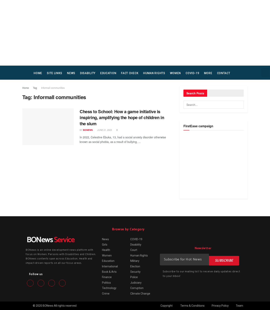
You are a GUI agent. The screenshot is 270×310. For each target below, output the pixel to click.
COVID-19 (192, 73)
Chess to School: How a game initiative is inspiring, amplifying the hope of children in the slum (122, 117)
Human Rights (154, 73)
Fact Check (129, 73)
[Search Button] (240, 105)
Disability (87, 73)
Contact (223, 73)
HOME (38, 73)
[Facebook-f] (30, 283)
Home (25, 87)
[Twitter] (41, 283)
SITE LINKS (54, 73)
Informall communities (53, 87)
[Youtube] (62, 283)
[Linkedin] (51, 283)
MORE (208, 73)
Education (108, 73)
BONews (88, 129)
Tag (35, 87)
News (71, 73)
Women (175, 73)
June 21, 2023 (104, 129)
